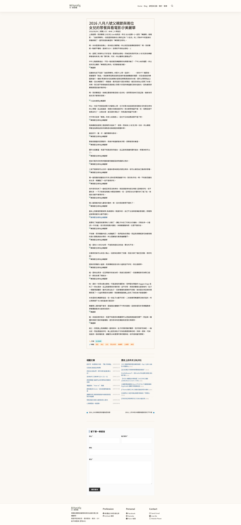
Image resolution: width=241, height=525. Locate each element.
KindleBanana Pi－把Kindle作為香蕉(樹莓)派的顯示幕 (136, 374)
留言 (91, 459)
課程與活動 (153, 6)
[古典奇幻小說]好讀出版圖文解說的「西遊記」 (136, 394)
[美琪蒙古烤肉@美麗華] (98, 217)
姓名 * (91, 436)
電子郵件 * (124, 436)
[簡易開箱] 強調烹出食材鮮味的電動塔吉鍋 (99, 381)
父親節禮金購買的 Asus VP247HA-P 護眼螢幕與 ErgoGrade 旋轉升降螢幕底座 (136, 385)
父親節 (126, 344)
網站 (90, 448)
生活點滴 (98, 341)
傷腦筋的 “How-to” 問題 (95, 386)
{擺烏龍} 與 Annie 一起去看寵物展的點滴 (99, 390)
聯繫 (165, 6)
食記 (102, 344)
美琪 (132, 344)
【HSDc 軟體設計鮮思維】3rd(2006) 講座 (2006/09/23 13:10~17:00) (134, 380)
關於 (160, 6)
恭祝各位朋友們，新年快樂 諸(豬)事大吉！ (99, 372)
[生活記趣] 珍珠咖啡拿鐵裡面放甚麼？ (135, 370)
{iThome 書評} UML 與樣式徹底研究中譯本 (136, 390)
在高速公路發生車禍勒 (94, 368)
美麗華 (120, 344)
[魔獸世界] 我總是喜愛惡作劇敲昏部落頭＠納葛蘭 (99, 395)
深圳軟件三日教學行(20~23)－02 (97, 377)
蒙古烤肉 (113, 344)
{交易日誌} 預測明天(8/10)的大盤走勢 (135, 398)
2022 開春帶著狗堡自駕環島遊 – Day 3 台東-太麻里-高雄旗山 (136, 365)
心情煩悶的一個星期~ (93, 403)
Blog (145, 6)
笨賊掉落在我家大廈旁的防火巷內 (97, 400)
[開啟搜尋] (172, 6)
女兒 (106, 344)
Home (139, 6)
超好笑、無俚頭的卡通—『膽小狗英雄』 (99, 364)
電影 (97, 344)
